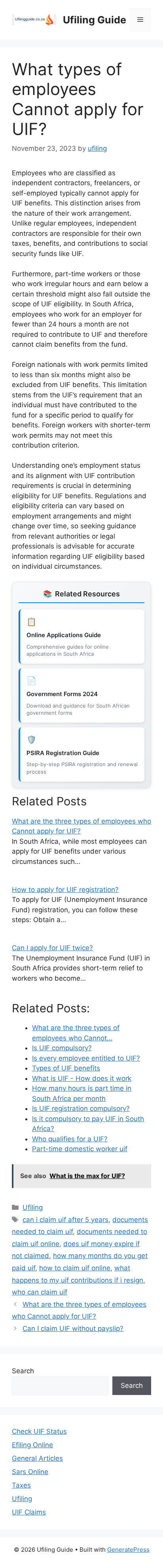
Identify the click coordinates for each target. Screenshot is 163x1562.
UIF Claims (29, 1512)
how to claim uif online (74, 1268)
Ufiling (33, 1207)
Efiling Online (32, 1445)
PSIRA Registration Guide (63, 753)
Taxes (21, 1485)
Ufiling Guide (94, 20)
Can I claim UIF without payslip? (73, 1328)
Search (23, 1371)
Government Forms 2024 (62, 694)
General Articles (37, 1458)
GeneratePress (128, 1549)
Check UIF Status (39, 1431)
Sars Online (30, 1472)
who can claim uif (39, 1292)
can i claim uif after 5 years (65, 1220)
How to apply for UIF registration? (65, 890)
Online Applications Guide (64, 635)
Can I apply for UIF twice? (52, 948)
